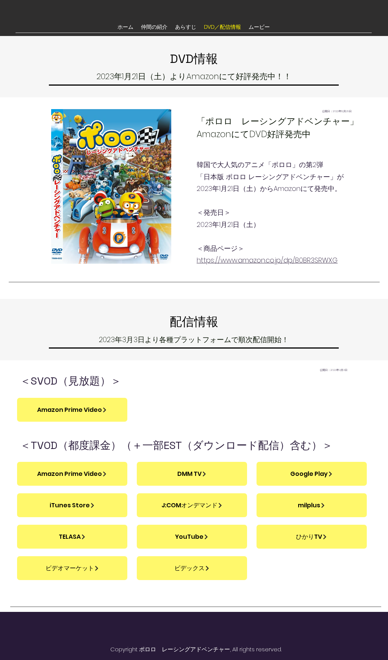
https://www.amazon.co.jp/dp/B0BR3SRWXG (267, 260)
